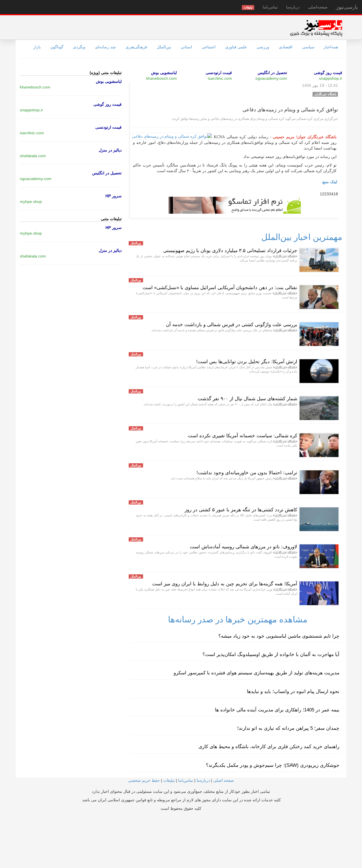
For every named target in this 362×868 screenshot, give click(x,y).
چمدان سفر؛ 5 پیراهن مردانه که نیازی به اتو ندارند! (288, 728)
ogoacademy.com (271, 78)
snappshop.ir (330, 78)
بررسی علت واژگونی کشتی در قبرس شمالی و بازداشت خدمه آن (231, 324)
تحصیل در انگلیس (272, 72)
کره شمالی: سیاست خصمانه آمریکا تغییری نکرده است (242, 435)
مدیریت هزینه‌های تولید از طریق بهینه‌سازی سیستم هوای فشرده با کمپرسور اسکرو (256, 673)
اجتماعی (209, 47)
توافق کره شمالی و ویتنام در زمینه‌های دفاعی (290, 109)
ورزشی (263, 47)
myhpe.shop (31, 201)
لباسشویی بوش (164, 72)
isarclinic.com (220, 78)
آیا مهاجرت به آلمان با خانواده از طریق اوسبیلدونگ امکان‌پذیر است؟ (270, 654)
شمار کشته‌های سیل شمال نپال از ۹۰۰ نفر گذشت (247, 398)
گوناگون (56, 47)
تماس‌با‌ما (270, 7)
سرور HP (113, 196)
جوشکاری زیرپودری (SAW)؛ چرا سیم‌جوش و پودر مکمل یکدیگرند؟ (272, 765)
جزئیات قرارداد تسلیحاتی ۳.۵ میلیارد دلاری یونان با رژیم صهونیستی (230, 250)
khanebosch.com (161, 78)
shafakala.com (33, 155)
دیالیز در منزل (110, 150)
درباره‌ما (292, 7)
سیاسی (308, 47)
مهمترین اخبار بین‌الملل (301, 237)
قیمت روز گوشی (328, 72)
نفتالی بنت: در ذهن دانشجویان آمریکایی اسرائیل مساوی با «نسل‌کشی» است (220, 287)
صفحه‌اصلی (317, 7)
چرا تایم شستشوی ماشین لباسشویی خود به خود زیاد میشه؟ (278, 636)
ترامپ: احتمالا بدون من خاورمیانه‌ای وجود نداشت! (247, 472)
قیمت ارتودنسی (219, 72)
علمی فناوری (236, 47)
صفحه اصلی (223, 780)
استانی (186, 47)
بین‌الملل (164, 47)
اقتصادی (285, 47)
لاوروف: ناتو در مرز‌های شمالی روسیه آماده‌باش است (243, 546)
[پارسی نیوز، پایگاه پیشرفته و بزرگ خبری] (316, 28)
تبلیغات (169, 780)
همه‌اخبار (331, 47)
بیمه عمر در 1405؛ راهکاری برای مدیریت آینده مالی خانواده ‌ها (277, 710)
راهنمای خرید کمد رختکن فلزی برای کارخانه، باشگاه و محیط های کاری (269, 746)
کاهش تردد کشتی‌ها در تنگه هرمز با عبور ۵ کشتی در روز (241, 509)
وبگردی (79, 47)
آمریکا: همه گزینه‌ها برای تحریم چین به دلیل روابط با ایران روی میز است (224, 583)
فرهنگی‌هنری (136, 47)
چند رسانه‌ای (105, 47)
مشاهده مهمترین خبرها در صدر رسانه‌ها (237, 619)
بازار (37, 47)
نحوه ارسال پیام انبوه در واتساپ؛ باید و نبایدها (293, 691)
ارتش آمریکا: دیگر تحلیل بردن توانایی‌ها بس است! (246, 361)
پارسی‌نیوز (347, 7)
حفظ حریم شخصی (144, 780)
